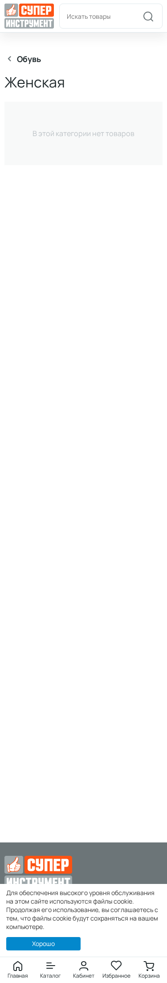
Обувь (29, 59)
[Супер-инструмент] (29, 15)
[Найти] (148, 16)
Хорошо (43, 943)
